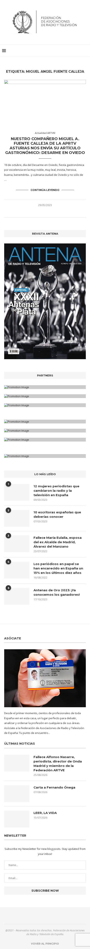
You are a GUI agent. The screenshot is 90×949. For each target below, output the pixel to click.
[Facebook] (37, 916)
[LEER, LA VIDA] (16, 819)
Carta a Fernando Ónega (54, 787)
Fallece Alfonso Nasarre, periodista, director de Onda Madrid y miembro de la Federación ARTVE (57, 763)
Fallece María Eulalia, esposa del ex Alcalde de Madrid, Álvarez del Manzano (57, 542)
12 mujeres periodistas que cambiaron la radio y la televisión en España (56, 490)
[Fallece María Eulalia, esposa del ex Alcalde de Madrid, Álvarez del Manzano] (16, 543)
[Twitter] (42, 916)
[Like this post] (36, 212)
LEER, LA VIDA (45, 813)
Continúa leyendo (45, 190)
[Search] (86, 51)
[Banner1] (45, 387)
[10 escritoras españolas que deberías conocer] (16, 518)
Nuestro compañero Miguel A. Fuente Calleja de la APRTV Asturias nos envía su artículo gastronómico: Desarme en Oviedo (45, 146)
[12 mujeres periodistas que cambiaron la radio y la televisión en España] (16, 492)
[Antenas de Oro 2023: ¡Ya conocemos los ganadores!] (16, 596)
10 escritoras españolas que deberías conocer (57, 514)
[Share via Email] (54, 212)
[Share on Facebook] (41, 212)
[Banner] (45, 405)
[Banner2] (45, 396)
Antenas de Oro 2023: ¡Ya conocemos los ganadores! (56, 592)
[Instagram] (47, 916)
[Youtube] (53, 916)
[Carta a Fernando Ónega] (16, 793)
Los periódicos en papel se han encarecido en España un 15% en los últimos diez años (58, 568)
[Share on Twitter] (45, 212)
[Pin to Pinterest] (50, 212)
